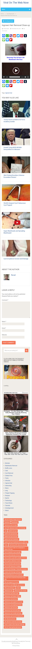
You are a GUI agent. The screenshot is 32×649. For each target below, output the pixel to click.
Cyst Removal (9, 473)
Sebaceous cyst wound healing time (14, 616)
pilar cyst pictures (19, 585)
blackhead (7, 522)
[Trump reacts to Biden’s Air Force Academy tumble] (16, 109)
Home (2, 13)
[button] (16, 70)
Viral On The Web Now (16, 2)
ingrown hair (8, 93)
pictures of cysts (9, 585)
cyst (6, 530)
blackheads (15, 522)
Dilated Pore (8, 475)
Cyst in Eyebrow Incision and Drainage (16, 259)
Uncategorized (10, 13)
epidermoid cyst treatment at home (14, 542)
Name (4, 321)
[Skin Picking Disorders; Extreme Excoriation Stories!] (16, 164)
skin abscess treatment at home (13, 621)
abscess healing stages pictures (13, 519)
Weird (7, 510)
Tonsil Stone (8, 503)
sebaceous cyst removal (11, 607)
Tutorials (7, 505)
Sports (7, 498)
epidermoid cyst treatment (11, 539)
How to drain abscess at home (12, 555)
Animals (7, 463)
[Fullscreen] (28, 77)
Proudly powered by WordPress (10, 641)
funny (6, 545)
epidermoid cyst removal (11, 536)
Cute (6, 470)
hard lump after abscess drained (18, 545)
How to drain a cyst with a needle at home (15, 558)
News (7, 488)
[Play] (4, 77)
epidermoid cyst (13, 530)
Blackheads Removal (11, 465)
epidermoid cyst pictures (11, 533)
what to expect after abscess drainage (14, 624)
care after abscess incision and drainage (15, 528)
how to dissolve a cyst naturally (13, 552)
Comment (5, 300)
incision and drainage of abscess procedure (16, 569)
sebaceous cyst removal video (12, 610)
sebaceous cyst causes (21, 590)
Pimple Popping (9, 493)
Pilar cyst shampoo (9, 587)
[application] (16, 71)
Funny (7, 478)
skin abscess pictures (10, 619)
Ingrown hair (8, 483)
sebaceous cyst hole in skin (11, 593)
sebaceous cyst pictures (11, 599)
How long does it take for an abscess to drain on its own (15, 548)
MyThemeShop (16, 643)
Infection (7, 480)
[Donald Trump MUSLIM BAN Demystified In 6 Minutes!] (16, 137)
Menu (3, 9)
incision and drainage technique (13, 572)
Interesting (8, 485)
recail (13, 275)
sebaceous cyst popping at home (13, 604)
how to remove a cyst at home (12, 563)
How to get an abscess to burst (12, 560)
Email (4, 328)
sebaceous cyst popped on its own (13, 602)
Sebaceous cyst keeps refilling (12, 596)
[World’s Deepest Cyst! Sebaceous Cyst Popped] (16, 192)
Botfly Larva (8, 468)
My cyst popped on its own (11, 582)
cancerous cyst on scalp (11, 525)
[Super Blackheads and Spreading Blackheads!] (16, 220)
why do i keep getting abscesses (13, 627)
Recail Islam (6, 28)
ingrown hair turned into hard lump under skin (15, 578)
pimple (18, 587)
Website (4, 335)
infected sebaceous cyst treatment (14, 574)
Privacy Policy (16, 645)
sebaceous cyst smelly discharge (13, 613)
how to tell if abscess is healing (12, 566)
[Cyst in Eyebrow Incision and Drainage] (16, 248)
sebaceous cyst (9, 590)
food (26, 542)
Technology (8, 500)
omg (6, 490)
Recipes (7, 495)
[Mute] (25, 77)
